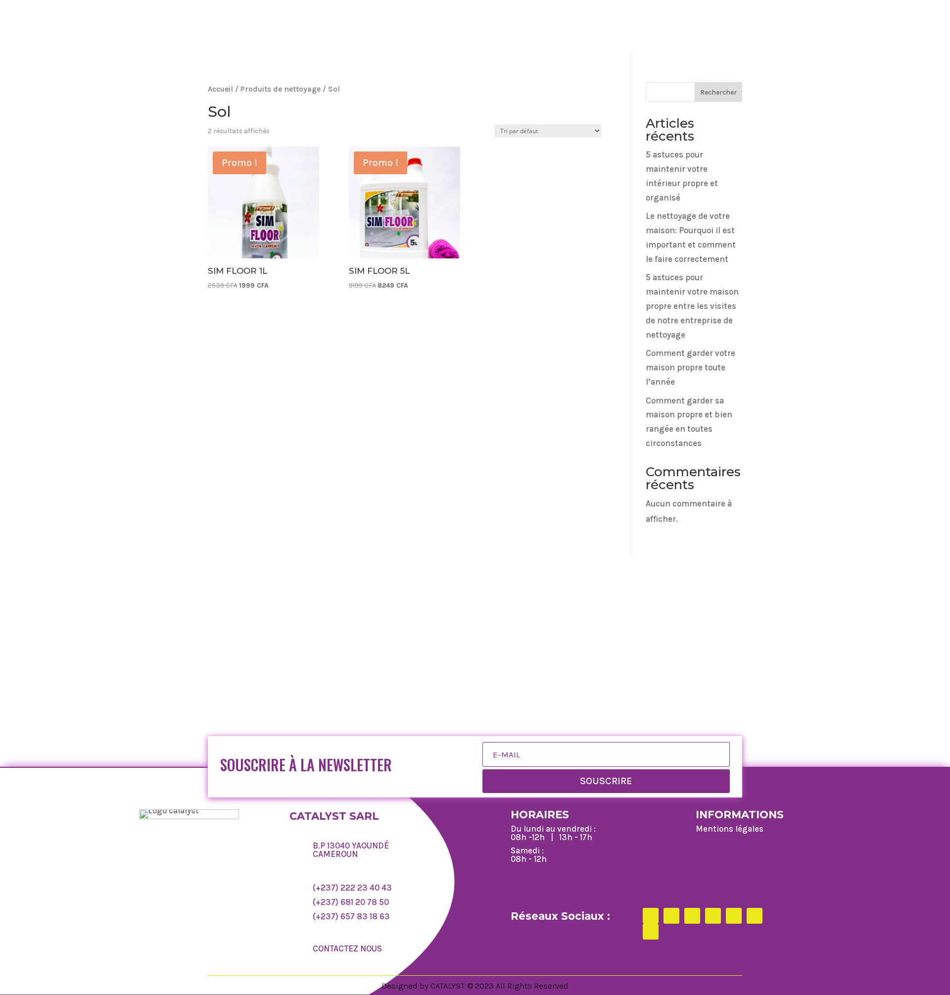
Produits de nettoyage (280, 89)
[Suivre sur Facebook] (651, 916)
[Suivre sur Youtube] (651, 932)
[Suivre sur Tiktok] (713, 916)
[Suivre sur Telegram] (754, 916)
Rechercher (718, 92)
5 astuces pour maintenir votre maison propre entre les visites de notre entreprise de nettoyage (692, 306)
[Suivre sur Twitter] (671, 916)
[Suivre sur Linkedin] (734, 916)
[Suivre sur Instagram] (692, 916)
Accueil (220, 89)
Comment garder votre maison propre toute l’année (690, 367)
